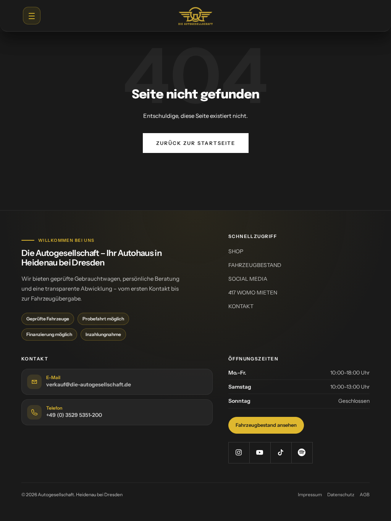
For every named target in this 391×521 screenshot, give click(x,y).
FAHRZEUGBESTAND (254, 265)
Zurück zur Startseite (195, 143)
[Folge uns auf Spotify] (301, 452)
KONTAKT (241, 306)
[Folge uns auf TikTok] (280, 452)
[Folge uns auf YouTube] (259, 452)
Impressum (310, 494)
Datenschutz (340, 494)
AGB (365, 494)
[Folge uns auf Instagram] (238, 452)
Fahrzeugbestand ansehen (266, 425)
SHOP (235, 251)
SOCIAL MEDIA (247, 278)
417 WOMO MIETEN (252, 292)
